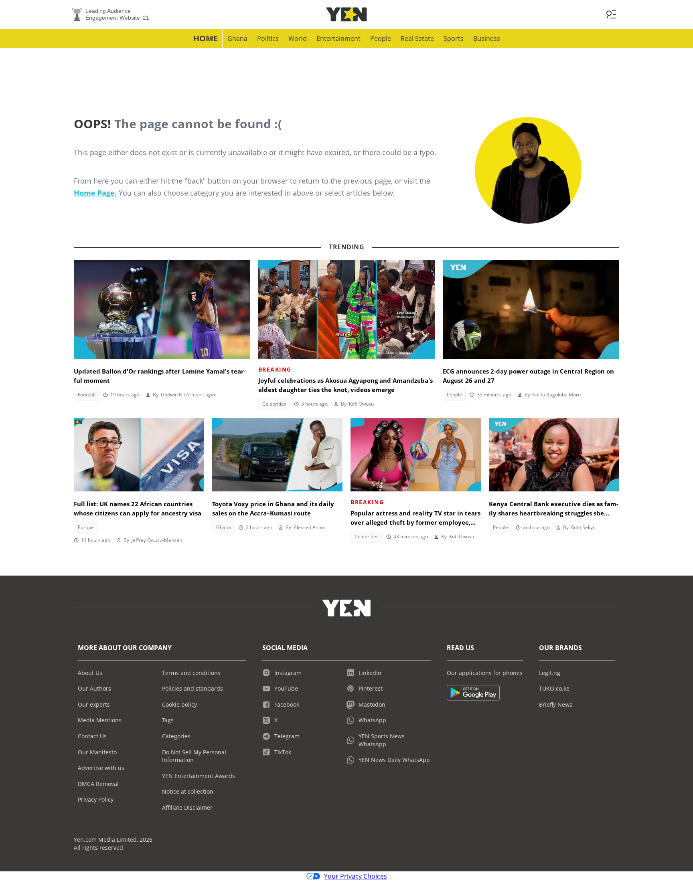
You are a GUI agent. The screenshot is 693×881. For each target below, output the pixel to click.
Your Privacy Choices (355, 876)
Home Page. (95, 193)
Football (86, 394)
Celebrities (274, 403)
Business (486, 38)
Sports (454, 38)
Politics (268, 38)
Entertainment (338, 38)
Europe (86, 527)
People (380, 38)
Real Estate (417, 38)
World (297, 38)
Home (205, 38)
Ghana (237, 38)
